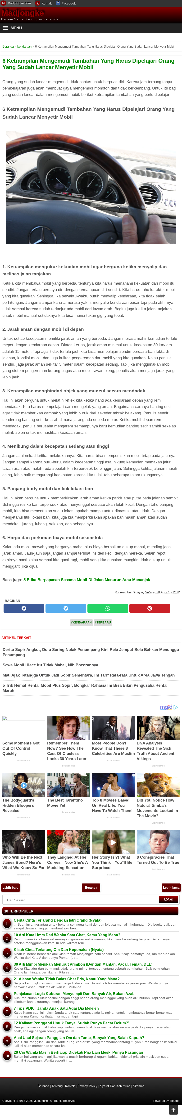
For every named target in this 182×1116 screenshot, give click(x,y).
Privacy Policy (87, 1086)
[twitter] (66, 608)
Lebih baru (10, 887)
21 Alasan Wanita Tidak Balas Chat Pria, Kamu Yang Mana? (67, 979)
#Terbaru (103, 622)
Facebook (69, 3)
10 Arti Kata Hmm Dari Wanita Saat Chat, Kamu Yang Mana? (67, 935)
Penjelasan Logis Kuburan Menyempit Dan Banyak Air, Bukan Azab (74, 994)
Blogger (174, 1101)
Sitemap (138, 1086)
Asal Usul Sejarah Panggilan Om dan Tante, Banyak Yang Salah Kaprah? (79, 1038)
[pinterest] (149, 608)
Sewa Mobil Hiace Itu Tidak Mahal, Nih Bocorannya (50, 665)
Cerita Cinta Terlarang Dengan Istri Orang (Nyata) (57, 920)
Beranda (91, 887)
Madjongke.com (19, 3)
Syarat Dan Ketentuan (115, 1086)
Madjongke (22, 12)
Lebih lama (171, 887)
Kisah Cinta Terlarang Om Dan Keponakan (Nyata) (59, 950)
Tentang (57, 1086)
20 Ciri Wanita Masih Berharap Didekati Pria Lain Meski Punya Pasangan (78, 1052)
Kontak (46, 3)
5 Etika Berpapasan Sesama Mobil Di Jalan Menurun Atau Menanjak (86, 580)
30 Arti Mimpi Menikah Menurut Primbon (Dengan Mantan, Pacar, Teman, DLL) (83, 964)
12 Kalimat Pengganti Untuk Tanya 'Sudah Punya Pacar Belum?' (71, 1023)
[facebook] (24, 608)
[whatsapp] (107, 608)
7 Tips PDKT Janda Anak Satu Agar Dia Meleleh (56, 1008)
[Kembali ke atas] (173, 1110)
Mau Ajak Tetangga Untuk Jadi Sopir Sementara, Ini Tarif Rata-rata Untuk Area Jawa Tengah (89, 675)
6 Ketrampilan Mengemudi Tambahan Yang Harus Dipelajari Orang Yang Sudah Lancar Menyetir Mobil (88, 64)
